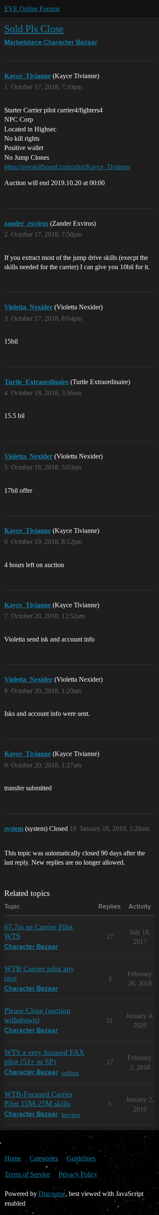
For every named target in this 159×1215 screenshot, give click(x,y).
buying (70, 1114)
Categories (44, 1158)
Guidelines (81, 1158)
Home (13, 1158)
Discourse (52, 1193)
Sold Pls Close (34, 28)
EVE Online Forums (32, 8)
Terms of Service (27, 1174)
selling (70, 1072)
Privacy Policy (78, 1174)
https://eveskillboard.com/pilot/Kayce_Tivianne (67, 166)
